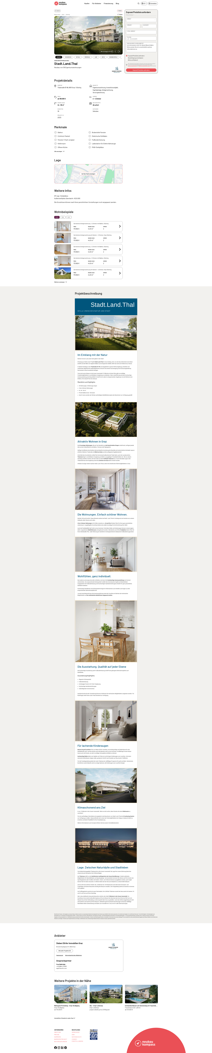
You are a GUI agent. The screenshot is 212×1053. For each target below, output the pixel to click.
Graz (63, 14)
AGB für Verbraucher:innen (144, 65)
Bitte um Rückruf (133, 60)
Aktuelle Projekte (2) (64, 950)
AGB (73, 1034)
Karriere (57, 1037)
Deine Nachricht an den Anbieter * (135, 43)
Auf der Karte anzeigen (88, 174)
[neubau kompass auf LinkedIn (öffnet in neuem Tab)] (62, 1047)
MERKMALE (87, 57)
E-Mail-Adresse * (131, 31)
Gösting (68, 14)
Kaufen (86, 3)
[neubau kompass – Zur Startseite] (60, 3)
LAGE (96, 57)
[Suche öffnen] (138, 3)
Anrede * (129, 18)
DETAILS (78, 57)
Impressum (59, 955)
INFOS (103, 57)
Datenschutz (76, 1037)
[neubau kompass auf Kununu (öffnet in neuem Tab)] (93, 1034)
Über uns (57, 1032)
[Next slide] (119, 51)
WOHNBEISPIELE (113, 57)
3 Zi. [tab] (63, 217)
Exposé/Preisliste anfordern (136, 55)
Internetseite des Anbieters (73, 955)
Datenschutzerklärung (132, 65)
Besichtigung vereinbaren (135, 58)
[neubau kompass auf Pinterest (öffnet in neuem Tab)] (65, 1047)
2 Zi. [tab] (57, 217)
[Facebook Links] (55, 1047)
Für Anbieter (96, 3)
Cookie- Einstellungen (77, 1040)
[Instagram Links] (59, 1047)
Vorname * (129, 25)
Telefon (129, 37)
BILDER (59, 57)
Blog (117, 3)
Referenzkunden (60, 1041)
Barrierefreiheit (60, 1039)
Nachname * (146, 25)
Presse (56, 1034)
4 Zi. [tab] (69, 217)
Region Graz (57, 14)
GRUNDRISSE (68, 57)
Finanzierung (108, 3)
